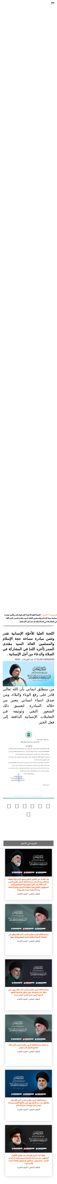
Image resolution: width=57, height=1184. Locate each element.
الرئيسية (53, 614)
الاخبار (44, 614)
